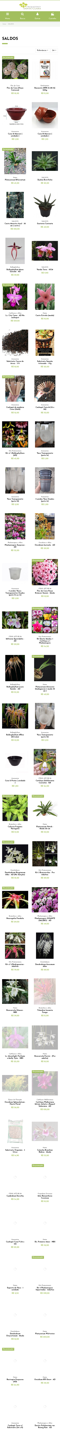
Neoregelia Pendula (15, 918)
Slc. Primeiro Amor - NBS (45, 1242)
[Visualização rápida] (26, 65)
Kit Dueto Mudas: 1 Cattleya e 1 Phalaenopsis (45, 641)
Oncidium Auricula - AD (45, 545)
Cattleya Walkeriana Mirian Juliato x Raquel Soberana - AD (45, 1104)
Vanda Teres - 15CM (45, 270)
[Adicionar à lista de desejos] (26, 60)
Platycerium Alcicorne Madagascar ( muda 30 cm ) (45, 689)
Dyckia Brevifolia (45, 180)
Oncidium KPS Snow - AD (44, 1379)
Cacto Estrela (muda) (45, 315)
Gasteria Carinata (45, 224)
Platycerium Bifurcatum (15, 180)
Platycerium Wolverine (45, 1334)
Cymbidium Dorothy (15, 1196)
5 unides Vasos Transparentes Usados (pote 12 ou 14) (15, 593)
